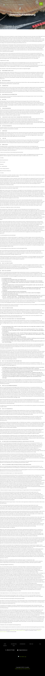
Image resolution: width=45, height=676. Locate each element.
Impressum (20, 668)
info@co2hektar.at (22, 650)
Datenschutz (27, 668)
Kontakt (5, 645)
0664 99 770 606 (10, 650)
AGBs (16, 668)
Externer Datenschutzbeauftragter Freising (17, 630)
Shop (14, 645)
